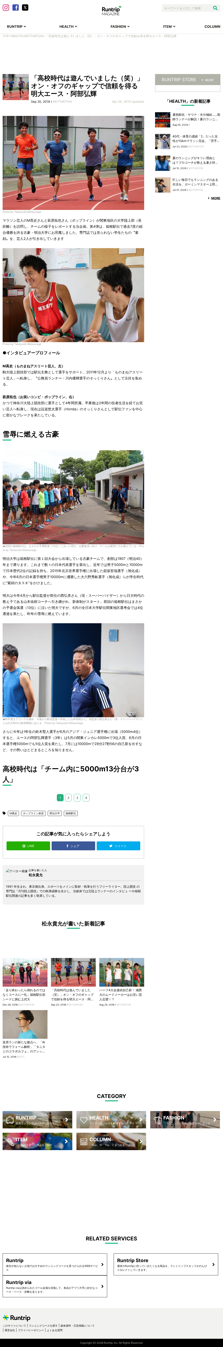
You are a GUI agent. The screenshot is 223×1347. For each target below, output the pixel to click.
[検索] (215, 8)
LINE (30, 846)
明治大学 (54, 813)
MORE (209, 80)
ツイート (121, 846)
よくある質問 (55, 1330)
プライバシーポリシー (31, 1330)
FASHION (118, 26)
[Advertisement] (111, 59)
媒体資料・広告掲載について (78, 1325)
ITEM (167, 26)
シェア (75, 846)
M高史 (13, 813)
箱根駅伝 (71, 813)
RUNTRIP (14, 26)
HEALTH (66, 26)
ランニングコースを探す (43, 1325)
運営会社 (10, 1330)
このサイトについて (14, 1325)
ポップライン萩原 (33, 813)
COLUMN (212, 26)
